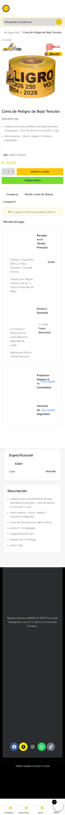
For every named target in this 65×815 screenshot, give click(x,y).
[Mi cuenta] (61, 8)
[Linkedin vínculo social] (30, 201)
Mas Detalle (48, 381)
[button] (32, 651)
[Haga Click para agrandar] (7, 98)
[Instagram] (32, 747)
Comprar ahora (32, 180)
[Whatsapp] (42, 747)
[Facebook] (14, 747)
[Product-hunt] (23, 747)
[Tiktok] (51, 747)
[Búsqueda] (59, 22)
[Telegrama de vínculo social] (34, 201)
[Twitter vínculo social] (23, 201)
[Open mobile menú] (6, 8)
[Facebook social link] (19, 201)
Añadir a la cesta (40, 171)
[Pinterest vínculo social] (26, 201)
